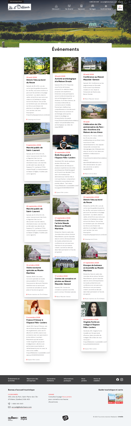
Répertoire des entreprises (32, 380)
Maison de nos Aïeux (91, 173)
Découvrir (55, 9)
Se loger (92, 9)
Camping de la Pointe (34, 119)
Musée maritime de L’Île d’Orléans (95, 298)
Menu (120, 8)
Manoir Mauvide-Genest (92, 99)
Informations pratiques (68, 380)
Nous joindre (84, 380)
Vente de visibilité (96, 380)
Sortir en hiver (106, 9)
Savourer (81, 9)
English (120, 2)
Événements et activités (14, 380)
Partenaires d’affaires (51, 380)
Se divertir (69, 9)
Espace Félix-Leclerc (62, 192)
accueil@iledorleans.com (109, 2)
